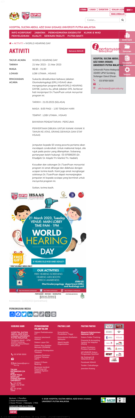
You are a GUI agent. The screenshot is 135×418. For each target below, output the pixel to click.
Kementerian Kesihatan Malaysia (67, 338)
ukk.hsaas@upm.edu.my (110, 88)
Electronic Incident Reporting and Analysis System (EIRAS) (41, 370)
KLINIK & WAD (92, 32)
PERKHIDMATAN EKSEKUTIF (64, 32)
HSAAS (14, 349)
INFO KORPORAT (21, 32)
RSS (36, 403)
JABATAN (39, 32)
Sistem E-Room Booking (40, 363)
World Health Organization (63, 343)
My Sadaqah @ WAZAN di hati (87, 358)
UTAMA (83, 9)
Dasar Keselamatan (18, 400)
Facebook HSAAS (88, 362)
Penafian (22, 398)
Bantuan (12, 398)
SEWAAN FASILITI (54, 35)
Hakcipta (28, 403)
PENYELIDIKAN (20, 35)
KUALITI (36, 35)
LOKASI (92, 9)
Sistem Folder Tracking (90, 337)
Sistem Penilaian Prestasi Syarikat (88, 348)
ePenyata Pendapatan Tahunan (44, 351)
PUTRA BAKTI (75, 35)
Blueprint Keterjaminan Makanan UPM (90, 333)
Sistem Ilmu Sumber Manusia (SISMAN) (42, 346)
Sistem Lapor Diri (41, 342)
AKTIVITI (18, 43)
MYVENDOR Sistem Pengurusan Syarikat (90, 353)
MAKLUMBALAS (118, 14)
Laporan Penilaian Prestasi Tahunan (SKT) (42, 357)
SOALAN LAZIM (118, 9)
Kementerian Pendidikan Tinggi (65, 333)
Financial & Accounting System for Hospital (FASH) (90, 342)
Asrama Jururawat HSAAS (42, 338)
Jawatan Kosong (88, 368)
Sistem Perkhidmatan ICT (43, 333)
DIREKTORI (103, 9)
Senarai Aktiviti (76, 51)
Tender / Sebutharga (89, 365)
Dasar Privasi (16, 403)
